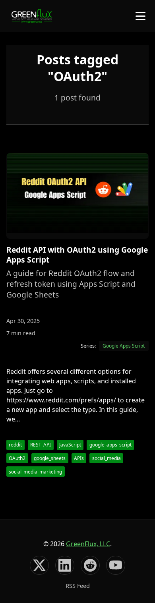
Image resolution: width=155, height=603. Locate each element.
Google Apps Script (124, 345)
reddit (15, 444)
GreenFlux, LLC (88, 543)
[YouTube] (115, 565)
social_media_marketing (35, 471)
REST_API (40, 444)
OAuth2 (17, 458)
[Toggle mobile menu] (140, 16)
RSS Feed (78, 585)
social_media (106, 458)
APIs (79, 458)
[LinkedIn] (64, 565)
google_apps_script (110, 444)
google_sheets (50, 458)
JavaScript (70, 444)
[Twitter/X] (39, 565)
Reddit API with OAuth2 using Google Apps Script (77, 254)
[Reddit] (90, 565)
